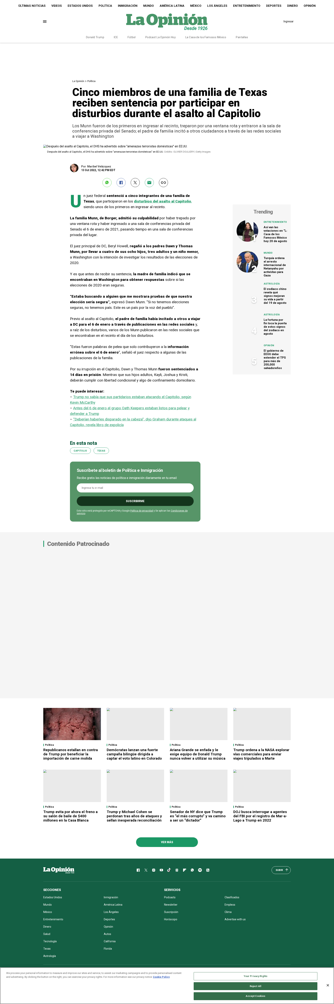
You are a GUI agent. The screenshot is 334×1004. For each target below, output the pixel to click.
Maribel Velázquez (99, 166)
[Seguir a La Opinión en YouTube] (161, 870)
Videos (56, 6)
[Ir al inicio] (58, 870)
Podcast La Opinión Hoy (160, 37)
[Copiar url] (163, 182)
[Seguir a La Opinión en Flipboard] (184, 870)
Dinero (292, 6)
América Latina (172, 6)
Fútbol (132, 37)
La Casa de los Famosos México (205, 37)
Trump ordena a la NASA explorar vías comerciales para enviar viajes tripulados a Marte (261, 754)
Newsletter (170, 904)
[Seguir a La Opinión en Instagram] (154, 870)
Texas (101, 450)
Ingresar (289, 21)
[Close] (328, 985)
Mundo (148, 6)
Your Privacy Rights (255, 976)
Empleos (230, 904)
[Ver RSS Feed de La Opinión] (208, 870)
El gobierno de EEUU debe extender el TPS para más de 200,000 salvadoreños (275, 359)
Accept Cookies (255, 996)
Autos (107, 934)
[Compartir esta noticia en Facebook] (121, 182)
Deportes (273, 6)
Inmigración (127, 6)
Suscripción (171, 912)
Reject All (255, 986)
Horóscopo (170, 919)
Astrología (272, 283)
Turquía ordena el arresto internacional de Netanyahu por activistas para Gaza (275, 266)
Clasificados (232, 897)
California (110, 941)
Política (105, 6)
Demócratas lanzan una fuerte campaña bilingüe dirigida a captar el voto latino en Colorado (134, 754)
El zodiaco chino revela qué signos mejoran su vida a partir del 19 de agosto (275, 296)
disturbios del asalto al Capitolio (162, 201)
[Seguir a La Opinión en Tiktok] (169, 870)
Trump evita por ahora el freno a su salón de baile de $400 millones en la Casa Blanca (70, 816)
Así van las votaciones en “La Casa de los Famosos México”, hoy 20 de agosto (276, 234)
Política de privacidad (141, 510)
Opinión (310, 6)
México (195, 6)
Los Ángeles (217, 6)
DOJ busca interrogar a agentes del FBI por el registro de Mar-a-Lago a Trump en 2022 (260, 816)
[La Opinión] (166, 21)
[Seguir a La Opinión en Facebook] (138, 870)
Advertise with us (235, 919)
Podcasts (170, 897)
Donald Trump (95, 37)
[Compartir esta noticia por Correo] (149, 182)
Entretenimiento (246, 6)
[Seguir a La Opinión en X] (146, 870)
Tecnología (50, 941)
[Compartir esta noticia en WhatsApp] (107, 182)
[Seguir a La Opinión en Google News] (177, 870)
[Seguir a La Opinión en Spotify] (200, 870)
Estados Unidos (80, 6)
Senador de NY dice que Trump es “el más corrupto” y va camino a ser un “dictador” (198, 816)
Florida (108, 948)
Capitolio (80, 450)
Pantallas (242, 37)
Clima (228, 912)
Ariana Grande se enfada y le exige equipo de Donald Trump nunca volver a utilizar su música (197, 754)
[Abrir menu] (44, 21)
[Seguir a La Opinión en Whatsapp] (192, 870)
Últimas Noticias (32, 6)
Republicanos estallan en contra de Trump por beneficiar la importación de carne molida (70, 754)
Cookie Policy (161, 976)
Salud (46, 934)
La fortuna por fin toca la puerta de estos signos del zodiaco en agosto (275, 326)
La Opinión (78, 81)
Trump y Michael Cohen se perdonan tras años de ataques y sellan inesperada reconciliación (134, 816)
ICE (116, 37)
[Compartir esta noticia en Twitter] (135, 182)
